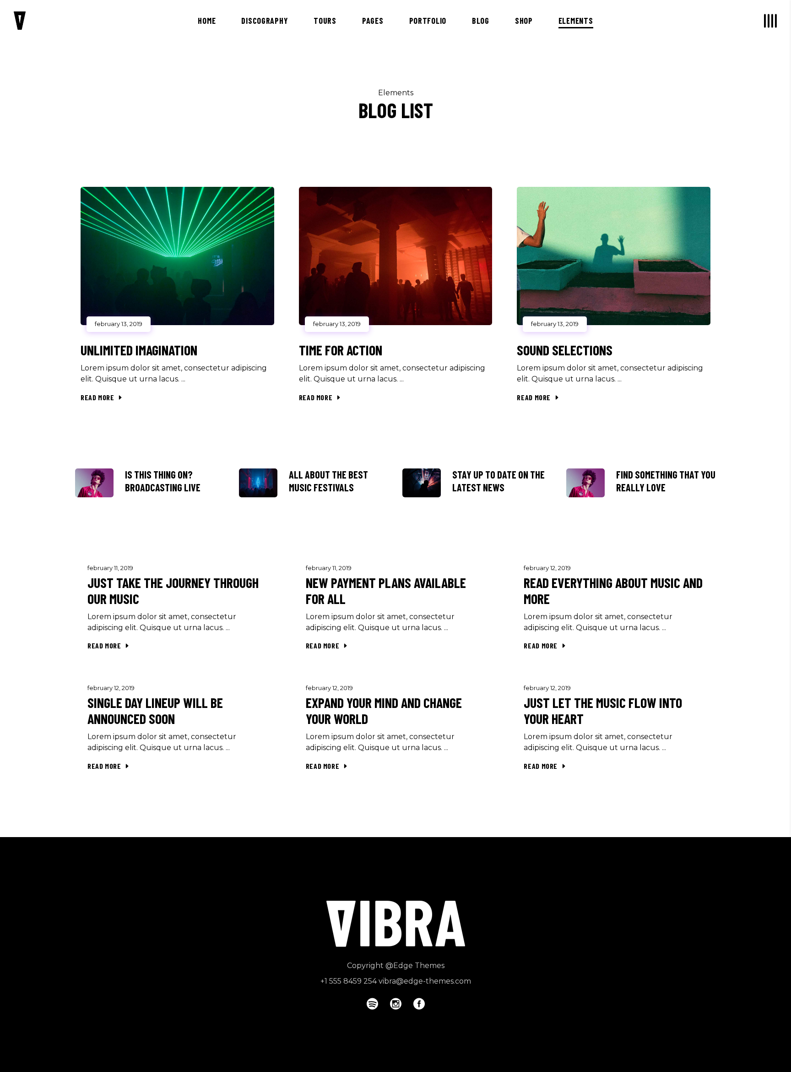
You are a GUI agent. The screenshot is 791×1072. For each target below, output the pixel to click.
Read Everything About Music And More (613, 590)
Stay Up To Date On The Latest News (498, 480)
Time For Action (340, 350)
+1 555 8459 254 (348, 981)
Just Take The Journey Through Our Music (173, 590)
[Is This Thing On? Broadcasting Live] (94, 482)
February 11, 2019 (110, 567)
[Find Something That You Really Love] (585, 482)
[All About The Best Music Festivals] (258, 482)
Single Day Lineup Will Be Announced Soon (155, 710)
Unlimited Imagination (139, 350)
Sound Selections (564, 350)
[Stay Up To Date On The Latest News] (421, 482)
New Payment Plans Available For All (386, 590)
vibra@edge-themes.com (425, 981)
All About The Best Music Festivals (328, 480)
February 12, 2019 (547, 567)
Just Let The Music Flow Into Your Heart (603, 710)
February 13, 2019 (118, 323)
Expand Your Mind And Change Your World (384, 710)
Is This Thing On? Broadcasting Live (162, 480)
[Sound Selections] (613, 256)
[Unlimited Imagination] (177, 256)
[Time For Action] (396, 256)
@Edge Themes (414, 965)
